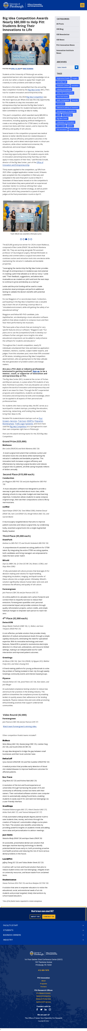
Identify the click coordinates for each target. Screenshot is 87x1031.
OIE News (60, 40)
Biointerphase (8, 424)
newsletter (75, 86)
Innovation (60, 104)
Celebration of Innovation (65, 122)
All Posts (60, 24)
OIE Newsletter (62, 34)
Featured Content (63, 86)
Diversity (75, 100)
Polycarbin (39, 421)
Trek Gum (22, 421)
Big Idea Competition (34, 97)
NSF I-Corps (61, 126)
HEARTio (30, 421)
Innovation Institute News (65, 51)
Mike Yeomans (28, 69)
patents (70, 126)
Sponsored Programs (43, 1002)
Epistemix (29, 424)
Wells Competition (63, 100)
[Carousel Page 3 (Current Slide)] (26, 239)
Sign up (36, 371)
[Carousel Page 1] (21, 239)
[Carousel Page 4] (28, 239)
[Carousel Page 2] (23, 239)
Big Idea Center (34, 90)
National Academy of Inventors (67, 107)
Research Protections (43, 999)
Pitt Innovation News (65, 45)
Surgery (74, 78)
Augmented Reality (63, 78)
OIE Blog (59, 29)
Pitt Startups (73, 129)
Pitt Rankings (67, 115)
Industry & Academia (64, 89)
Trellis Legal (20, 424)
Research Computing (43, 996)
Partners (44, 986)
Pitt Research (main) (43, 993)
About (43, 981)
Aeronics (13, 421)
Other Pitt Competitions (65, 93)
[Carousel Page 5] (31, 239)
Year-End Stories (62, 97)
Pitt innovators (62, 129)
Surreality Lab (61, 82)
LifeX (58, 115)
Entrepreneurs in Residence (66, 111)
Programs (43, 983)
